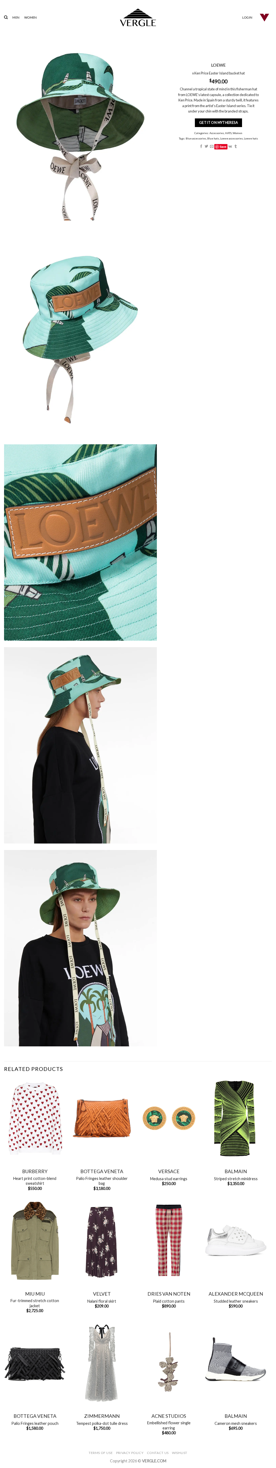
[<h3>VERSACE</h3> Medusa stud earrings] (169, 1118)
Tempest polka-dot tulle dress (102, 1423)
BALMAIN (236, 1171)
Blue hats (213, 138)
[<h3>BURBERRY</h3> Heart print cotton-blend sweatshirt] (35, 1118)
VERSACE (169, 1171)
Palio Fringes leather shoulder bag (102, 1181)
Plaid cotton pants (169, 1301)
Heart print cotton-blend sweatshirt (34, 1181)
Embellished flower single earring (169, 1425)
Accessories (217, 133)
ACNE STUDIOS (168, 1416)
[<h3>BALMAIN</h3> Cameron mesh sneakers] (236, 1363)
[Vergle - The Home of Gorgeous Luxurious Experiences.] (138, 17)
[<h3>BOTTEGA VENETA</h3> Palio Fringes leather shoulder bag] (102, 1118)
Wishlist (179, 1453)
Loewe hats (251, 138)
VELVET (102, 1294)
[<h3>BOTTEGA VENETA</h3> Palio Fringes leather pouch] (35, 1363)
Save (223, 147)
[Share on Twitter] (206, 147)
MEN (15, 17)
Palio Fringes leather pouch (34, 1423)
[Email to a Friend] (211, 147)
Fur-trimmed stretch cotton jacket (35, 1303)
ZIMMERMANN (102, 1416)
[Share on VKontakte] (230, 147)
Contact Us (158, 1453)
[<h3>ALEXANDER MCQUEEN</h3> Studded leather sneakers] (236, 1241)
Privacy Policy (130, 1453)
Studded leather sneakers (236, 1301)
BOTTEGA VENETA (101, 1171)
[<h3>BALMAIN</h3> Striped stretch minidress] (236, 1118)
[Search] (6, 17)
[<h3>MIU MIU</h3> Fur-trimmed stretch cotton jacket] (35, 1241)
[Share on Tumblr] (235, 147)
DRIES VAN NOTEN (168, 1294)
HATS (228, 133)
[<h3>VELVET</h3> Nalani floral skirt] (102, 1241)
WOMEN (30, 17)
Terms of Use (101, 1453)
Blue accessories (196, 138)
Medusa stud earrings (168, 1178)
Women (238, 133)
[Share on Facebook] (201, 147)
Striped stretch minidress (236, 1178)
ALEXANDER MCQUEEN (236, 1294)
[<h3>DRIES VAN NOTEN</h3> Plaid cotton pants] (169, 1241)
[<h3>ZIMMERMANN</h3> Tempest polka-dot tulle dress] (102, 1363)
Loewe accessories (231, 138)
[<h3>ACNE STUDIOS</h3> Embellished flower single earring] (169, 1363)
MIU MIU (35, 1294)
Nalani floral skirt (101, 1301)
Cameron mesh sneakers (236, 1423)
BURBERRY (34, 1171)
